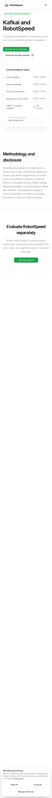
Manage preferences (26, 792)
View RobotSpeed (26, 260)
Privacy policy (18, 778)
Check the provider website (17, 55)
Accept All (38, 785)
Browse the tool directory (16, 49)
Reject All (14, 785)
